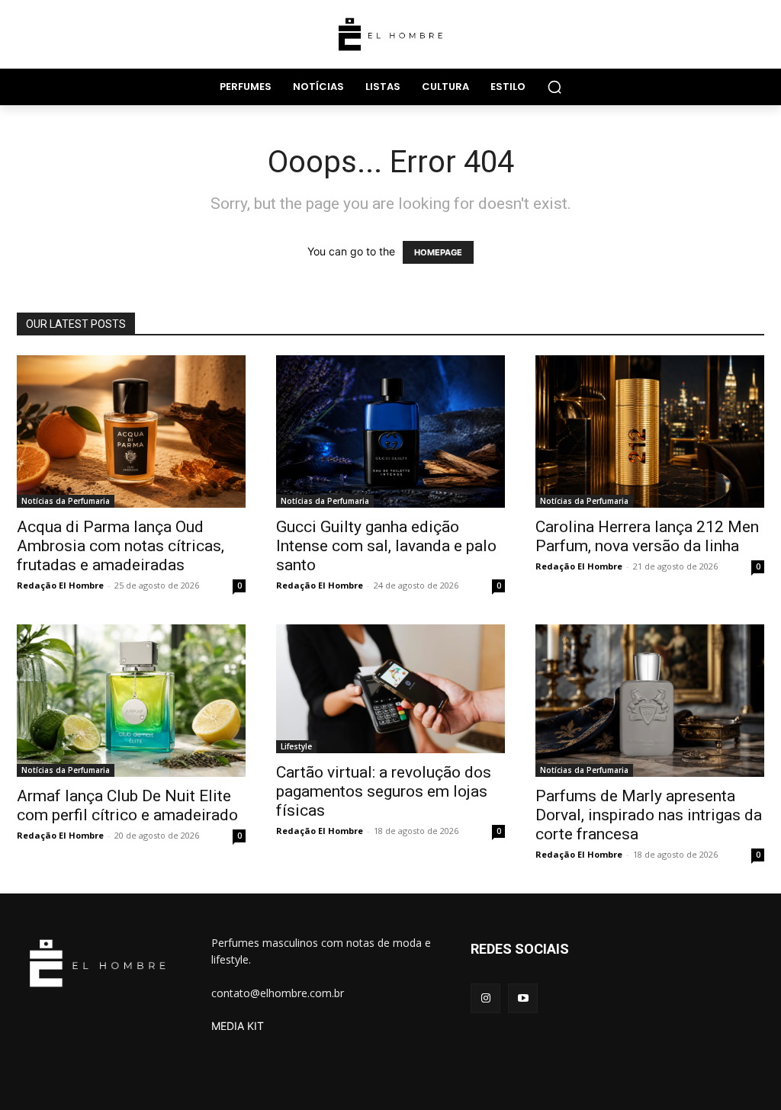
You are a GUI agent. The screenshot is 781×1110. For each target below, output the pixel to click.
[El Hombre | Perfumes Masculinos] (390, 34)
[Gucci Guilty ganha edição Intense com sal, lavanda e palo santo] (390, 431)
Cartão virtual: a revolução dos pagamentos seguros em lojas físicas (383, 791)
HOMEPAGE (438, 252)
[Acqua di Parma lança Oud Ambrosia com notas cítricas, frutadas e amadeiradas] (131, 431)
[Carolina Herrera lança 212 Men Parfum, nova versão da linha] (649, 431)
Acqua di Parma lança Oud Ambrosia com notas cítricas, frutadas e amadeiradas (120, 546)
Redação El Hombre (60, 585)
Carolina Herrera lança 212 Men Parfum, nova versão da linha (647, 536)
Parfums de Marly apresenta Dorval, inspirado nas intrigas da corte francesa (648, 815)
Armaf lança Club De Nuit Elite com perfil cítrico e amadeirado (127, 805)
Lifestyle (296, 746)
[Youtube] (523, 998)
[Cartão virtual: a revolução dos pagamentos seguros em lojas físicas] (390, 688)
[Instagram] (485, 998)
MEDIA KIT (237, 1025)
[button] (554, 87)
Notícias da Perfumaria (65, 501)
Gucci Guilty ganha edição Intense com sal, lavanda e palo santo (386, 546)
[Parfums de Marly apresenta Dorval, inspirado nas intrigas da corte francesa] (649, 700)
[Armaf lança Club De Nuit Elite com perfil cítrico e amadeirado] (131, 700)
